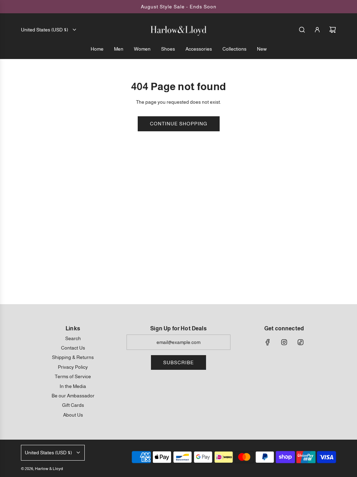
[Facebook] (267, 342)
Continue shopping (178, 123)
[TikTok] (300, 342)
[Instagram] (284, 342)
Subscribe (178, 362)
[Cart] (332, 29)
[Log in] (317, 29)
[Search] (302, 29)
